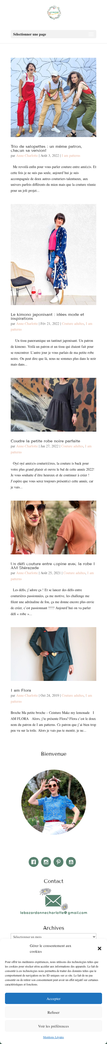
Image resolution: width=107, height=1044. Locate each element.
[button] (99, 948)
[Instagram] (47, 862)
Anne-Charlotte (27, 155)
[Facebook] (35, 862)
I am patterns (71, 155)
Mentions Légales (53, 1037)
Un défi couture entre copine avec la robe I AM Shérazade (53, 565)
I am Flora (21, 690)
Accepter (53, 998)
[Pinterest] (60, 862)
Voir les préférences (53, 1025)
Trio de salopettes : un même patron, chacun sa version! (46, 148)
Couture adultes (73, 323)
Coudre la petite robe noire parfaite (45, 441)
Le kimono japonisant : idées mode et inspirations (47, 316)
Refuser (53, 1012)
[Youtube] (72, 862)
